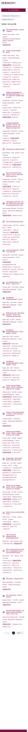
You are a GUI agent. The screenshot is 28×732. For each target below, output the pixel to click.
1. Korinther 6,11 (16, 143)
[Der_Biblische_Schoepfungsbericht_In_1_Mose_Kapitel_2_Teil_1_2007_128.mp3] (3, 363)
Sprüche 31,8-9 (15, 237)
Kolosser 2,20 (6, 443)
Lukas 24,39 (5, 348)
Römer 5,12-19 (6, 189)
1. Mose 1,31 (5, 138)
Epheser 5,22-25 (7, 107)
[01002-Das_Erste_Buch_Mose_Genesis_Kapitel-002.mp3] (3, 30)
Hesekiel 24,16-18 (7, 70)
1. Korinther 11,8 (6, 77)
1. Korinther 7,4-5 (15, 115)
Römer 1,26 (17, 70)
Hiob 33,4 (5, 271)
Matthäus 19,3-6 (7, 267)
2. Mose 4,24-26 (17, 404)
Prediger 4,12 (6, 269)
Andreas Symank (7, 225)
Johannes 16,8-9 (16, 191)
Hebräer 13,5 (16, 157)
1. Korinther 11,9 (6, 164)
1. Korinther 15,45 (7, 274)
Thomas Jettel (6, 287)
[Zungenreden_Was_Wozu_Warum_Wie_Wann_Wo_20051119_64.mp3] (3, 459)
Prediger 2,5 (15, 355)
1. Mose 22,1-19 (17, 567)
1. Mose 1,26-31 (6, 62)
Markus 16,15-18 (16, 472)
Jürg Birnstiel (6, 100)
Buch (22, 152)
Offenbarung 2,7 (16, 353)
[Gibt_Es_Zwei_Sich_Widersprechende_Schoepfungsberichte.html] (3, 536)
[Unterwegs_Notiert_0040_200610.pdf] (3, 387)
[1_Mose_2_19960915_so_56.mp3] (3, 578)
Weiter (19, 633)
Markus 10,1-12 (15, 443)
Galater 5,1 (14, 239)
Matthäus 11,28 (15, 380)
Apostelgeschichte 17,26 (9, 264)
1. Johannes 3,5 (6, 196)
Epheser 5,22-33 (17, 215)
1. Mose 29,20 (16, 399)
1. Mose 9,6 (5, 232)
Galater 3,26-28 (6, 242)
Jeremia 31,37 (17, 351)
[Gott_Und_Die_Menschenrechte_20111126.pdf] (3, 221)
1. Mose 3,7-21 (6, 140)
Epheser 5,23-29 (18, 74)
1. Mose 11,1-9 (16, 470)
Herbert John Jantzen (8, 34)
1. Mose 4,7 (5, 110)
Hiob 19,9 (13, 269)
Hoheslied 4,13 (6, 355)
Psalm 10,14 (5, 526)
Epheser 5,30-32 (17, 397)
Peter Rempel (6, 152)
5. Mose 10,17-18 (7, 235)
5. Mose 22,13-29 (17, 450)
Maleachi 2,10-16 (16, 82)
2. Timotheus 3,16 (7, 543)
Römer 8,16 (15, 343)
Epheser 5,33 (17, 107)
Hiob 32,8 (20, 269)
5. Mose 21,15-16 (15, 72)
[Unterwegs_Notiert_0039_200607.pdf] (3, 433)
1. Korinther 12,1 (6, 468)
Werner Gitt (5, 541)
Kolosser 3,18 (6, 112)
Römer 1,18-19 (15, 375)
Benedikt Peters (6, 600)
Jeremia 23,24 (6, 353)
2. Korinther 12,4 (7, 351)
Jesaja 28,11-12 (6, 472)
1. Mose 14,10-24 (7, 567)
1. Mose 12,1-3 (15, 565)
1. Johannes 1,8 (6, 191)
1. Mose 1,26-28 (6, 521)
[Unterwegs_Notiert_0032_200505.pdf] (3, 487)
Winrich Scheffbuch (7, 582)
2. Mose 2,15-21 (6, 404)
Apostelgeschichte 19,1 (8, 480)
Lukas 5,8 (15, 196)
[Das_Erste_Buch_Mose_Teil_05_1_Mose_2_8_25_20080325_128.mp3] (3, 283)
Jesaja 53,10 (16, 401)
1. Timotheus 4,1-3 (18, 67)
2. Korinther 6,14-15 (7, 162)
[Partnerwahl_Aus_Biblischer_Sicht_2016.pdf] (3, 149)
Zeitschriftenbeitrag (13, 58)
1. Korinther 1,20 (6, 377)
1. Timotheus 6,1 (15, 112)
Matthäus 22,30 (6, 79)
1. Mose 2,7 (15, 230)
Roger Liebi (5, 302)
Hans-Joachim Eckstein (9, 208)
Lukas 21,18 (5, 160)
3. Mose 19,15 (6, 237)
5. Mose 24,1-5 (6, 445)
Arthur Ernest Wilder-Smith (10, 617)
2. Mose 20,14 (16, 452)
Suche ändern (15, 10)
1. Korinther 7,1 (16, 501)
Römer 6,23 (15, 193)
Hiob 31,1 (14, 140)
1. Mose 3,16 (13, 110)
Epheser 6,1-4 (18, 162)
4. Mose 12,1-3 (6, 406)
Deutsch (4, 37)
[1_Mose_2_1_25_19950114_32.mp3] (3, 596)
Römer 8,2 (15, 117)
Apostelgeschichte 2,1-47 (9, 475)
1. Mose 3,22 (15, 189)
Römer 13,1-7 (6, 239)
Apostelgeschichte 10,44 (9, 477)
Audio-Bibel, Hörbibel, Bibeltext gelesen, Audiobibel (11, 39)
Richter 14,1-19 (6, 167)
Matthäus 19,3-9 (17, 499)
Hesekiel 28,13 (13, 271)
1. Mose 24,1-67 (6, 157)
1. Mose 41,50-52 (7, 401)
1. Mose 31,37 (6, 86)
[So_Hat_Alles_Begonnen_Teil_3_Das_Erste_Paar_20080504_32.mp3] (3, 251)
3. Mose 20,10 (16, 445)
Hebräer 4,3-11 (6, 626)
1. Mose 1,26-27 (6, 230)
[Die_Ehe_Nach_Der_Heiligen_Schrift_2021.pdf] (3, 51)
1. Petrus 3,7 (5, 72)
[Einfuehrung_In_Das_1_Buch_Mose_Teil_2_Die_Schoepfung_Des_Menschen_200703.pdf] (3, 314)
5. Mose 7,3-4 (14, 160)
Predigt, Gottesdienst (8, 103)
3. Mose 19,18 (6, 244)
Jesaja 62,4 (15, 77)
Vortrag (4, 465)
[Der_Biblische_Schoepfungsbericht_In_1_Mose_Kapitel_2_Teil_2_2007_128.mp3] (3, 331)
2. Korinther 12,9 (16, 167)
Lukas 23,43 (14, 348)
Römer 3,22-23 (6, 193)
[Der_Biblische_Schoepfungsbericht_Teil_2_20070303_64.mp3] (3, 298)
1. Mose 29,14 (16, 84)
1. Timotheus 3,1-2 (7, 74)
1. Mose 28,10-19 (7, 570)
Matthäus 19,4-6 (16, 62)
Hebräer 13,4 (6, 276)
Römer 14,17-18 (6, 143)
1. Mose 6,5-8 (15, 563)
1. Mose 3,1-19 (6, 563)
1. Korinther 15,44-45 (17, 346)
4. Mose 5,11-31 (6, 450)
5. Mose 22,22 (15, 447)
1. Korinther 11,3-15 (17, 624)
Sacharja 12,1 (6, 380)
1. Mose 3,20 (6, 529)
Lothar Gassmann (7, 418)
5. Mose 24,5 (16, 267)
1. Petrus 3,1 (5, 115)
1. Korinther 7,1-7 (6, 67)
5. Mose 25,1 (16, 235)
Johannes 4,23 (16, 524)
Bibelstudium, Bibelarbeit (15, 210)
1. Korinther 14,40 (17, 468)
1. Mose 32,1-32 (17, 570)
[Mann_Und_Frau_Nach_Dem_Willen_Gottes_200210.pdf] (3, 513)
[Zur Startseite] (8, 3)
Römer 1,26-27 (18, 504)
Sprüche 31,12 (6, 82)
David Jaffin (5, 556)
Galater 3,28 (16, 79)
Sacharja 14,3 (6, 346)
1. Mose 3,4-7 (16, 186)
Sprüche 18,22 (16, 65)
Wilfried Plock (6, 517)
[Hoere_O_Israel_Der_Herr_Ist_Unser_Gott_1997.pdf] (3, 551)
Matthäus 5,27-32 (18, 274)
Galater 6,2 (16, 242)
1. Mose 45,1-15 (6, 572)
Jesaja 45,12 (15, 377)
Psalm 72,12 (13, 526)
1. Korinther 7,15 (6, 84)
